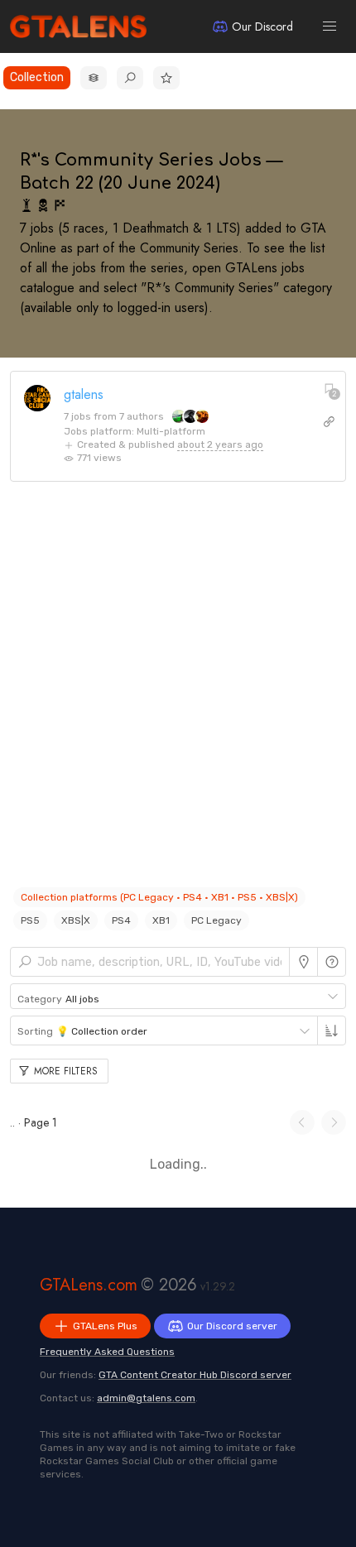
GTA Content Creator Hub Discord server (195, 1375)
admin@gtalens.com (146, 1398)
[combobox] (178, 996)
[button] (329, 26)
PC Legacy (216, 920)
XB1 (161, 920)
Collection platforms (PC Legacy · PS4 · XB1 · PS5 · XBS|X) (159, 897)
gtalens (83, 394)
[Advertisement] (178, 693)
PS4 (121, 920)
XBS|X (75, 920)
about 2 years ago (220, 444)
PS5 (30, 920)
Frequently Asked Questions (107, 1351)
